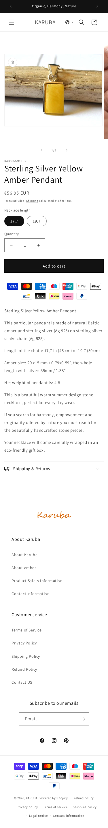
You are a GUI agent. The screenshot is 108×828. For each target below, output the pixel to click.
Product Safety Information (37, 580)
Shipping (32, 201)
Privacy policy (27, 807)
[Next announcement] (97, 6)
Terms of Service (27, 630)
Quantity (11, 233)
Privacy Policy (24, 643)
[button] (11, 22)
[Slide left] (41, 150)
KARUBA (32, 798)
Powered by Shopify (53, 798)
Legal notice (38, 816)
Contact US (22, 682)
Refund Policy (24, 669)
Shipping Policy (26, 656)
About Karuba (24, 554)
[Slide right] (66, 150)
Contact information (31, 593)
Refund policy (83, 798)
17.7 (14, 221)
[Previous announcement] (10, 6)
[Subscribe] (82, 719)
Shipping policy (85, 807)
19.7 (37, 221)
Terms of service (55, 807)
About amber (24, 567)
